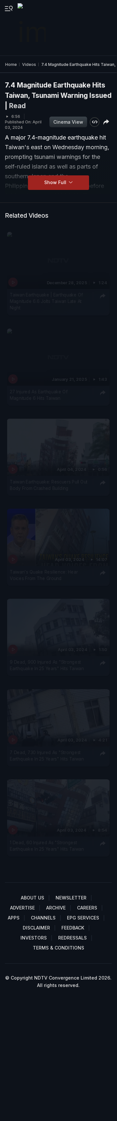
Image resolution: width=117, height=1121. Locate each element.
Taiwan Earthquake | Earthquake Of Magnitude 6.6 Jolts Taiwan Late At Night (46, 301)
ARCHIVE (56, 907)
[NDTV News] (32, 28)
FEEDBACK (72, 927)
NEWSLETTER (71, 897)
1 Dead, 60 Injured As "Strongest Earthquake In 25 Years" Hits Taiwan (47, 845)
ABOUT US (32, 897)
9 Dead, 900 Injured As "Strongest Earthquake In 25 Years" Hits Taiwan (47, 665)
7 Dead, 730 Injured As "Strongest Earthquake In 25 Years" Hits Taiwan (47, 755)
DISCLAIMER (36, 927)
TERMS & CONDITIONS (58, 947)
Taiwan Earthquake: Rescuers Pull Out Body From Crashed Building (48, 485)
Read (17, 106)
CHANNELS (43, 917)
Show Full (56, 182)
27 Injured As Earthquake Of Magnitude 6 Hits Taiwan (39, 394)
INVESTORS (33, 937)
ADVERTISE (22, 907)
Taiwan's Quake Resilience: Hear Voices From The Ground (44, 575)
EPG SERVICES (83, 917)
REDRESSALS (72, 937)
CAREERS (87, 907)
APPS (14, 917)
